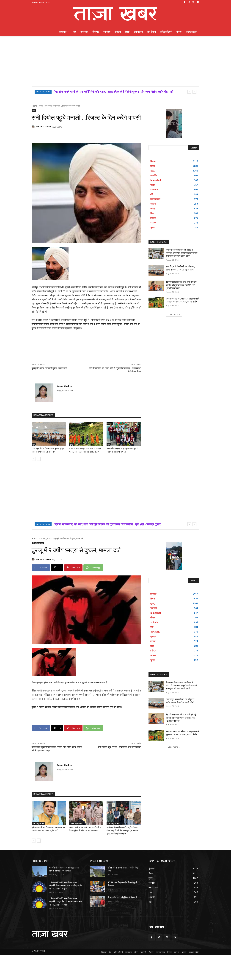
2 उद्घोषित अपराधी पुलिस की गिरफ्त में (122, 897)
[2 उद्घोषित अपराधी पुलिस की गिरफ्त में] (97, 901)
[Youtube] (197, 2)
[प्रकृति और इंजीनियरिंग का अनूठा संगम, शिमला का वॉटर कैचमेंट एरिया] (39, 871)
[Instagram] (189, 2)
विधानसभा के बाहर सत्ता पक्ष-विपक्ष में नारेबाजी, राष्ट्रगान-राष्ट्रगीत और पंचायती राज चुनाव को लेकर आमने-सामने (181, 253)
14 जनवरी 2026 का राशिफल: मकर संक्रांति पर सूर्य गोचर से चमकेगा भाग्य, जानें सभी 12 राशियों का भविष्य (65, 901)
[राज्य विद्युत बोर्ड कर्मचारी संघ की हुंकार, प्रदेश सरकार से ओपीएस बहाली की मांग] (49, 434)
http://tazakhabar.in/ (65, 391)
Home (34, 105)
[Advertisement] (115, 59)
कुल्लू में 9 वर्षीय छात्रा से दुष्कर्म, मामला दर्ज (49, 368)
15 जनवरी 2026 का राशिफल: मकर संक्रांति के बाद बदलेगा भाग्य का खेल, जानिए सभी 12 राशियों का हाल (65, 885)
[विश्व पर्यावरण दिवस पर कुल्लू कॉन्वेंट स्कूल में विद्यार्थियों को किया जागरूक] (124, 434)
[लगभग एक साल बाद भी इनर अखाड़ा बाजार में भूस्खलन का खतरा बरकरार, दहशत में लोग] (86, 434)
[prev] (189, 92)
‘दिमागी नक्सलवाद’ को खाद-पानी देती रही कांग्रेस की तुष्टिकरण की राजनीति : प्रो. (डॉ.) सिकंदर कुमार (181, 285)
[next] (194, 92)
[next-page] (39, 459)
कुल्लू (41, 105)
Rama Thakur (44, 126)
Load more (173, 314)
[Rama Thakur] (34, 126)
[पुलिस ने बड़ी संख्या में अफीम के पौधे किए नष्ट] (97, 871)
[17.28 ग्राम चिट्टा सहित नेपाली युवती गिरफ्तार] (97, 886)
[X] (193, 2)
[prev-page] (34, 459)
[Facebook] (184, 2)
